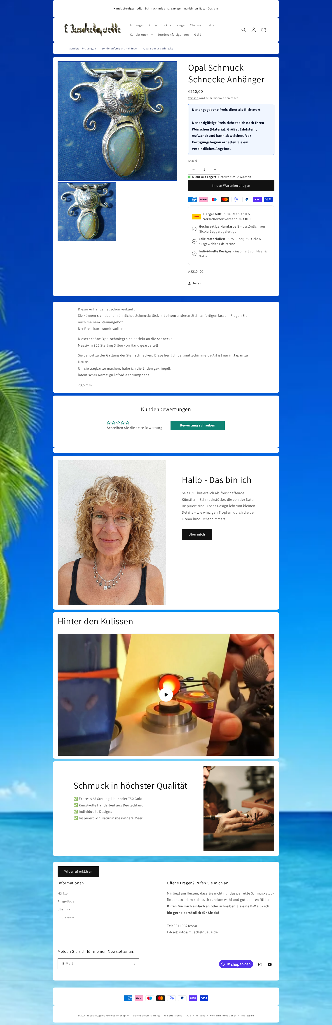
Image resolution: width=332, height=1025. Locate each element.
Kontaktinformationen (223, 1015)
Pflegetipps (66, 901)
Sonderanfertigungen (82, 48)
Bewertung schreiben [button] (197, 425)
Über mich (197, 534)
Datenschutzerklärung (146, 1015)
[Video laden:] (166, 695)
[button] (160, 25)
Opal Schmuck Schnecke (158, 48)
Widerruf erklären (78, 871)
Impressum (66, 917)
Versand (193, 98)
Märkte (63, 893)
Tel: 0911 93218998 (182, 925)
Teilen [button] (197, 283)
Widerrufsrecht (173, 1015)
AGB (189, 1015)
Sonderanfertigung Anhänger (120, 48)
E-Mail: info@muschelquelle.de (192, 932)
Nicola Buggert (96, 1015)
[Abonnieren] (134, 964)
